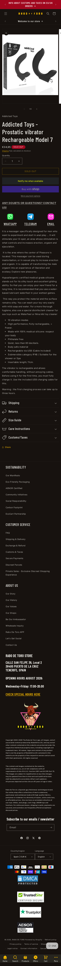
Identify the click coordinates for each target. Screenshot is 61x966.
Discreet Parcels (14, 565)
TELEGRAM (30, 224)
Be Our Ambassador (16, 619)
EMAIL (50, 224)
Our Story (10, 593)
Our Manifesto (13, 475)
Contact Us (11, 645)
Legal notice (12, 948)
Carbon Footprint (14, 507)
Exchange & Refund (15, 545)
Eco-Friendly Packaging (18, 482)
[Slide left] (24, 109)
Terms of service (31, 944)
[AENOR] (25, 928)
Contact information (28, 948)
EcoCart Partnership (16, 514)
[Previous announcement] (5, 4)
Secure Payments (14, 558)
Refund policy (50, 940)
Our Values (11, 606)
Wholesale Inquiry (15, 625)
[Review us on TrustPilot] (30, 916)
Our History (11, 600)
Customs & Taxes (14, 552)
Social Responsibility (16, 501)
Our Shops (11, 613)
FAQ (8, 533)
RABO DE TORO (18, 940)
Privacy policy (15, 944)
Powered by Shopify (33, 940)
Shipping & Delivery (15, 539)
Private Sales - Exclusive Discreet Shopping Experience (28, 573)
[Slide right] (37, 109)
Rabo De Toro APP (15, 632)
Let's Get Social (14, 638)
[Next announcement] (56, 4)
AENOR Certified (14, 488)
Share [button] (8, 447)
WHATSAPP (10, 224)
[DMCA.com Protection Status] (27, 881)
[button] (6, 13)
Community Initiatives (16, 494)
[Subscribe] (51, 827)
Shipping (5, 151)
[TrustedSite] (30, 897)
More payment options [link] (30, 196)
